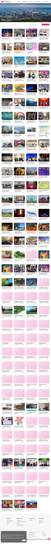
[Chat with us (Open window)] (49, 539)
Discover (18, 1)
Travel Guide (40, 520)
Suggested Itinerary (19, 520)
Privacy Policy (44, 534)
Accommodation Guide (20, 525)
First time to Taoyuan (9, 520)
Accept (24, 540)
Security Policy (44, 533)
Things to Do (25, 1)
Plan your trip (38, 1)
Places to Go (31, 1)
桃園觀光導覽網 (7, 2)
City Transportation (41, 521)
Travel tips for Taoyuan (10, 521)
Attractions (31, 520)
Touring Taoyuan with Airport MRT (21, 521)
